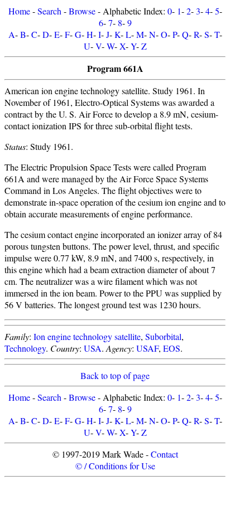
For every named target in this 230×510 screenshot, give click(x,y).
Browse (82, 11)
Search (49, 11)
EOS (171, 348)
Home (19, 11)
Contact (164, 454)
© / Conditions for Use (115, 466)
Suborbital (163, 336)
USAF (147, 348)
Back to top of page (115, 375)
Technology (25, 348)
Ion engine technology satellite (87, 336)
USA (93, 348)
